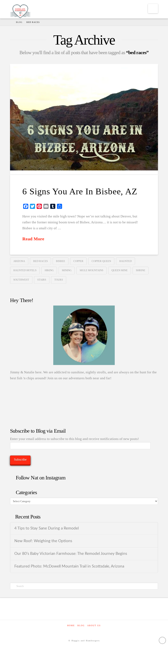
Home (71, 625)
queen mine (119, 270)
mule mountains (91, 270)
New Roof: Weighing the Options (43, 541)
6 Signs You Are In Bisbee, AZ (79, 191)
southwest (21, 279)
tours (58, 279)
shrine (140, 270)
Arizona (19, 261)
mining (67, 270)
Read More (33, 238)
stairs (41, 279)
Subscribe (20, 459)
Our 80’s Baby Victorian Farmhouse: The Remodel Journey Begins (70, 554)
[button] (153, 8)
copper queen (101, 261)
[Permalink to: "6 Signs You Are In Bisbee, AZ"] (84, 119)
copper (78, 261)
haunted (125, 261)
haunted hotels (24, 270)
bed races (40, 261)
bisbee (60, 261)
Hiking (49, 270)
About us (94, 625)
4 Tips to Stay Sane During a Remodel (46, 528)
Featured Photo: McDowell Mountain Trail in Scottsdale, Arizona (69, 566)
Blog (81, 625)
